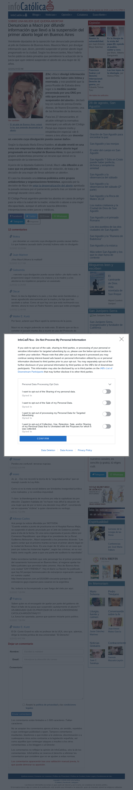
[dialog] (66, 395)
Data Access (66, 450)
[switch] (107, 391)
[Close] (123, 340)
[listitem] (66, 384)
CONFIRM (43, 438)
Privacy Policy (85, 450)
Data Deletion (48, 450)
